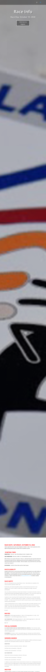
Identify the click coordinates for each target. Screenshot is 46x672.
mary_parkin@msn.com (26, 575)
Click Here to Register (23, 23)
